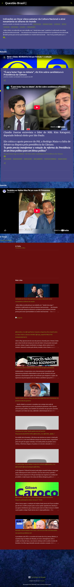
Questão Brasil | (15, 3)
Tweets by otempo (6, 240)
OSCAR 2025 (6, 27)
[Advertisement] (37, 264)
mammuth (42, 580)
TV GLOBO (22, 27)
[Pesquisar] (71, 3)
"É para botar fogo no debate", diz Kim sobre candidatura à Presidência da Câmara (33, 154)
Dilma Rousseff (17, 159)
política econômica (50, 159)
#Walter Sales (37, 24)
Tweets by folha (20, 248)
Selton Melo (14, 27)
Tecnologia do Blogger (38, 577)
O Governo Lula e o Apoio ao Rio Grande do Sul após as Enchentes (34, 367)
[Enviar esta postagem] (5, 157)
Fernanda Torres (47, 24)
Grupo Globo (28, 159)
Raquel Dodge (62, 159)
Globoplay (57, 24)
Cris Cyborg (7, 159)
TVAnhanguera (31, 27)
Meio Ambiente (38, 159)
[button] (5, 80)
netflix (64, 24)
